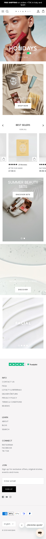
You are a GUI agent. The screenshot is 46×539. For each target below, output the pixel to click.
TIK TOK (5, 451)
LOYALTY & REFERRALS (12, 389)
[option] (23, 38)
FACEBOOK (7, 447)
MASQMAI (11, 530)
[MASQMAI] (23, 11)
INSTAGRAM (7, 444)
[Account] (37, 11)
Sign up (9, 489)
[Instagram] (10, 497)
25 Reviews (22, 165)
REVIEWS (6, 406)
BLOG (4, 425)
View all (23, 129)
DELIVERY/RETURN (10, 394)
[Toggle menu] (3, 11)
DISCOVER (23, 289)
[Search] (8, 11)
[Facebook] (3, 497)
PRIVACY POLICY (9, 397)
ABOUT (5, 421)
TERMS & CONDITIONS (12, 402)
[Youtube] (7, 497)
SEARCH (5, 429)
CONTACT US (8, 381)
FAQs (4, 385)
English (7, 524)
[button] (21, 112)
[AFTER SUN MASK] (22, 147)
